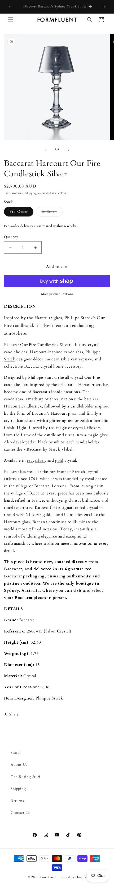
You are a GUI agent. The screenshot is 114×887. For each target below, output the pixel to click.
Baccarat (11, 344)
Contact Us (20, 812)
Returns (17, 800)
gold (59, 460)
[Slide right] (68, 150)
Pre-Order (19, 211)
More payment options (57, 294)
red (30, 460)
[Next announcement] (104, 7)
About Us (19, 764)
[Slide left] (45, 150)
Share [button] (14, 714)
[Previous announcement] (10, 7)
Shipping (31, 193)
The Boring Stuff (25, 776)
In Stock (52, 212)
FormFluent (48, 877)
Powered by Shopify (72, 877)
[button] (10, 20)
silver (40, 460)
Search (16, 752)
